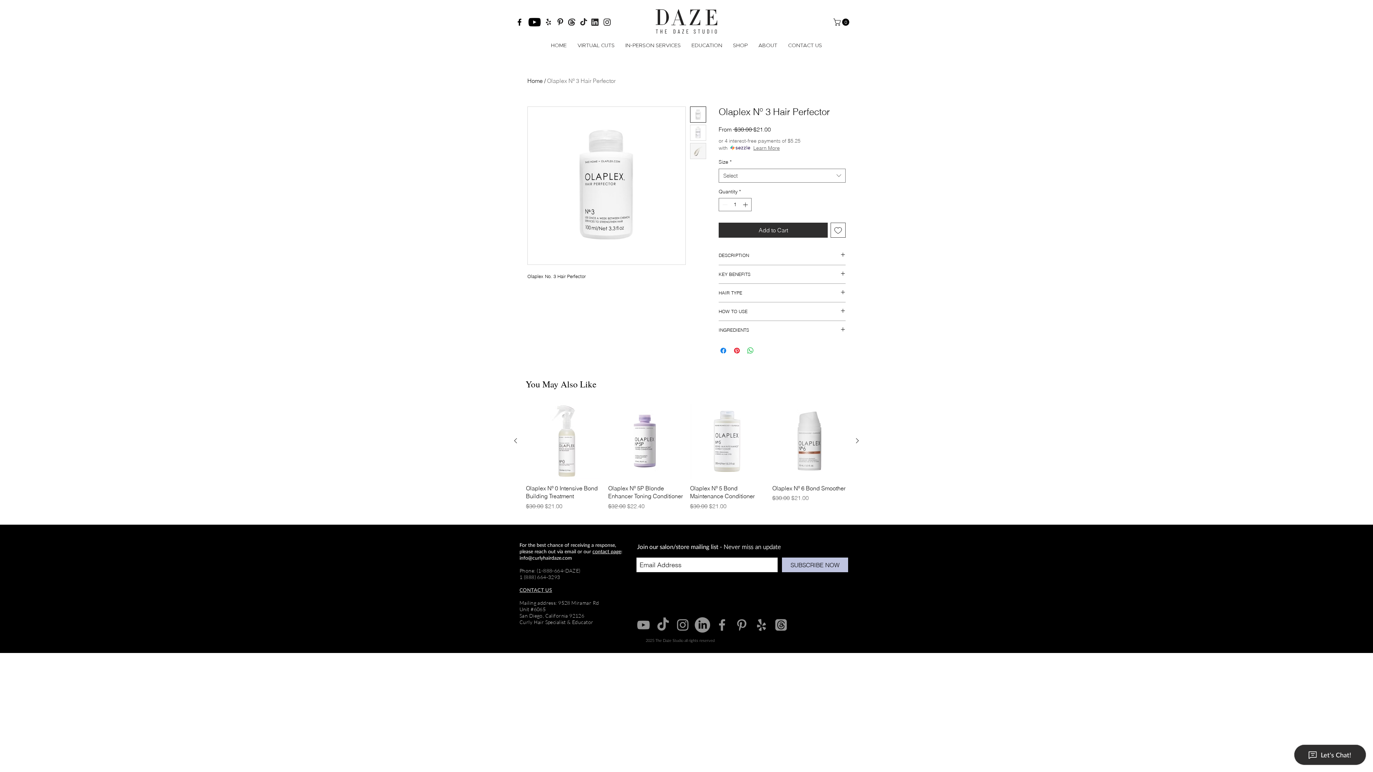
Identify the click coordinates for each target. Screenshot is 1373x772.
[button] (842, 22)
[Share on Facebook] (723, 350)
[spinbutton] (735, 204)
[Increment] (746, 204)
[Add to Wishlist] (838, 230)
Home (535, 80)
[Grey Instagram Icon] (682, 625)
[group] (686, 461)
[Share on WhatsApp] (750, 350)
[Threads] (781, 625)
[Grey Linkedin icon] (702, 625)
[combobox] (782, 176)
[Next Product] (857, 440)
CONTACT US (536, 590)
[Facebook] (519, 22)
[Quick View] (563, 441)
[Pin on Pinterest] (737, 350)
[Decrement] (724, 204)
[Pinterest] (560, 21)
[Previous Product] (515, 440)
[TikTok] (663, 625)
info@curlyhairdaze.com (546, 558)
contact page (606, 551)
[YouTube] (534, 22)
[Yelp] (761, 625)
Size (725, 162)
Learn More (766, 148)
